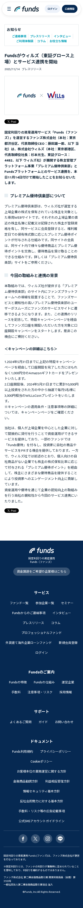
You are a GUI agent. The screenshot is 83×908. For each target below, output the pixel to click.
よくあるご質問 (20, 722)
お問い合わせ (64, 722)
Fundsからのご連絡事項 (28, 613)
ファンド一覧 (19, 603)
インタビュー (62, 36)
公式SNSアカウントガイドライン (41, 821)
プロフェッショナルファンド (41, 633)
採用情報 (66, 692)
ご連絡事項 (19, 36)
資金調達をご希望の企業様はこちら (41, 571)
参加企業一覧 (44, 603)
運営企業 (68, 682)
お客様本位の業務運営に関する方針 (41, 771)
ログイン (41, 652)
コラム (41, 41)
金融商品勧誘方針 (25, 781)
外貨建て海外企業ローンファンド (29, 643)
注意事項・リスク (40, 692)
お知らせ (14, 30)
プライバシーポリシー (55, 751)
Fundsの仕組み (44, 682)
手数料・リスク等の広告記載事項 (41, 811)
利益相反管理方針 (57, 781)
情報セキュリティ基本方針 (41, 791)
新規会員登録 (68, 643)
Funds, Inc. (31, 892)
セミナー (67, 603)
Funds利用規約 (22, 751)
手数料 (16, 692)
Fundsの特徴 (18, 682)
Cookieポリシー (41, 761)
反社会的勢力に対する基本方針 (41, 801)
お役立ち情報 (58, 41)
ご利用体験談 (24, 41)
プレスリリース (40, 36)
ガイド (43, 722)
